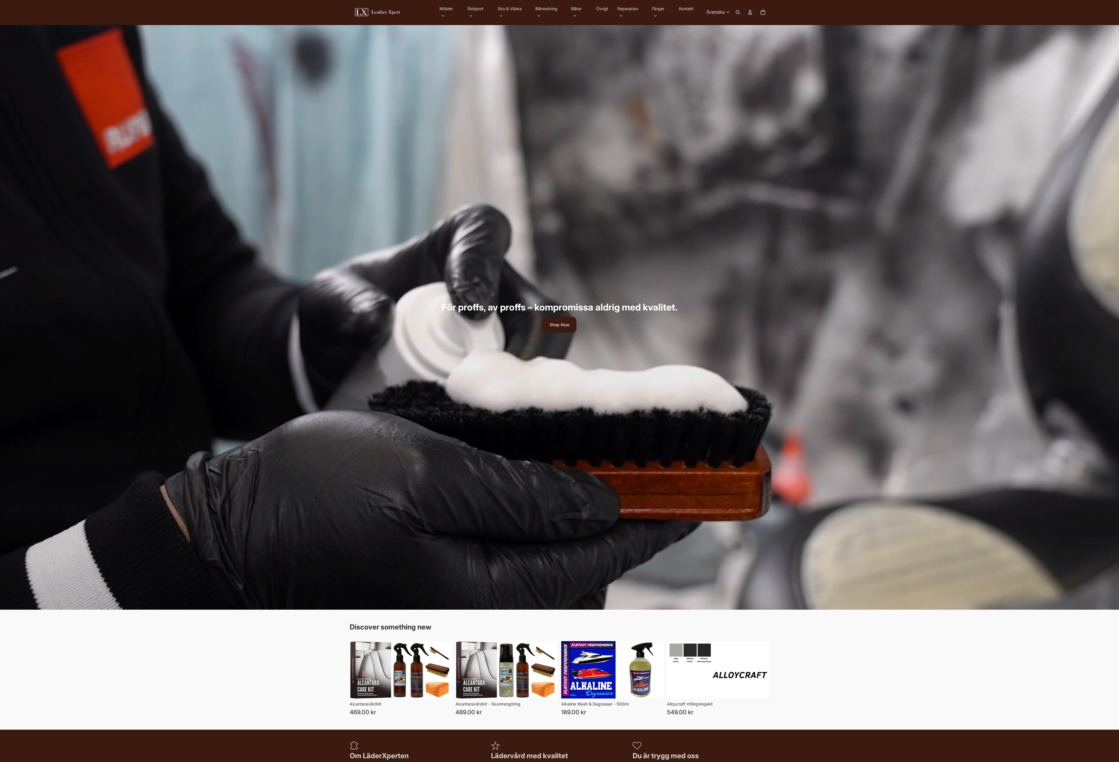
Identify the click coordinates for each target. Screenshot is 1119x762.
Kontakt (686, 8)
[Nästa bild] (760, 670)
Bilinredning (546, 8)
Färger (658, 8)
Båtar (576, 8)
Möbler (446, 8)
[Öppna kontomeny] (750, 12)
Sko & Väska (510, 8)
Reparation (627, 8)
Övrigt (602, 8)
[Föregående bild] (676, 670)
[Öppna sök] (737, 12)
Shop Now (559, 324)
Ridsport (475, 8)
